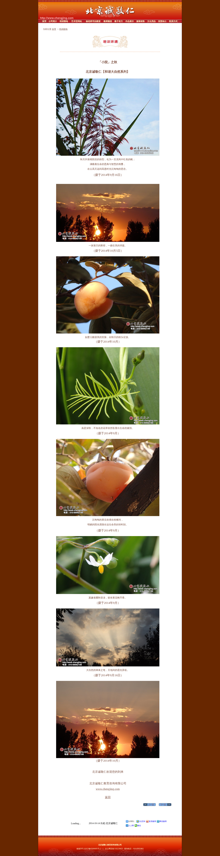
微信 (139, 826)
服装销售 (140, 21)
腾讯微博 (163, 821)
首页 (54, 29)
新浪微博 (152, 821)
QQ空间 (142, 821)
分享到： (132, 821)
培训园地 (63, 29)
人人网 (131, 826)
